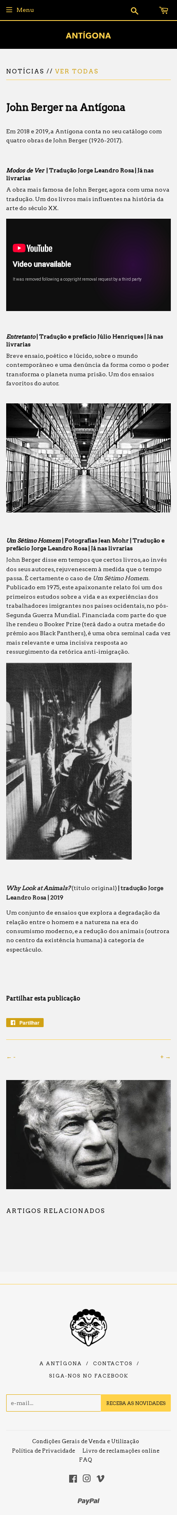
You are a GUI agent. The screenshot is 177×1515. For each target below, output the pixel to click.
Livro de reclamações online (120, 1451)
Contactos (113, 1363)
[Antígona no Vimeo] (100, 1479)
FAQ (85, 1460)
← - (11, 1056)
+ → (165, 1056)
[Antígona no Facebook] (73, 1479)
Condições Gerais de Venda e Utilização (85, 1441)
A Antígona (61, 1363)
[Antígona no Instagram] (87, 1479)
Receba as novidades (135, 1403)
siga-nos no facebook (88, 1376)
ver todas (77, 71)
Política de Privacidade (43, 1451)
